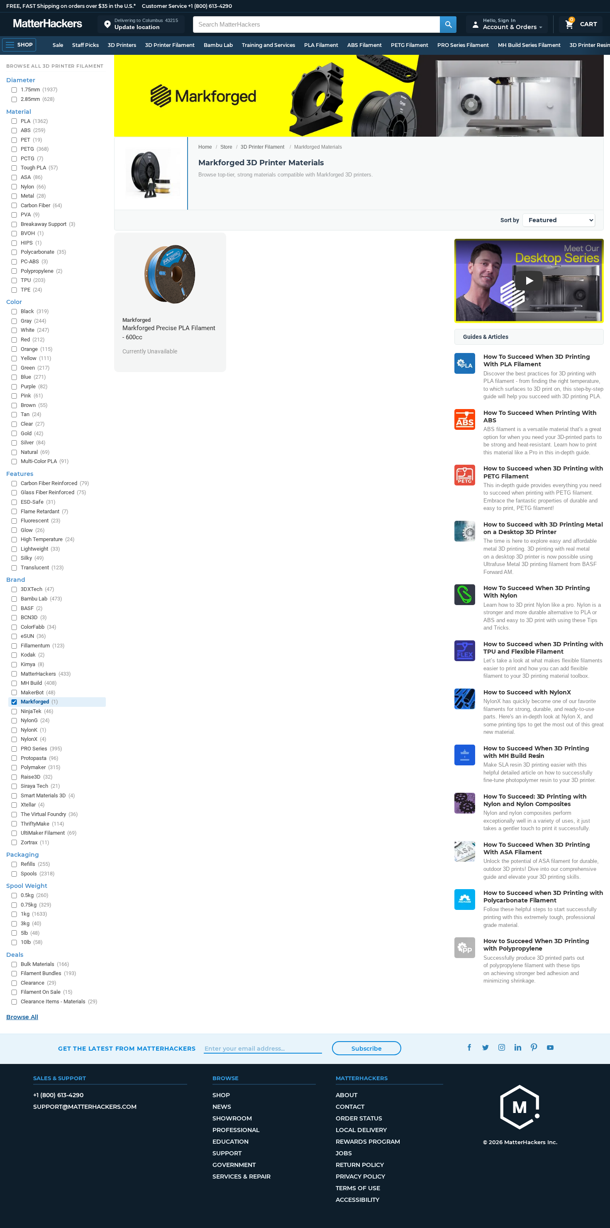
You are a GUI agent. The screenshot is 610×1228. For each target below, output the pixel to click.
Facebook (469, 1047)
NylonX (33, 739)
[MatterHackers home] (47, 24)
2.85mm (38, 99)
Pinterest (534, 1047)
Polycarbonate (43, 252)
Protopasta (40, 758)
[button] (141, 24)
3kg (31, 923)
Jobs (344, 1153)
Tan (31, 415)
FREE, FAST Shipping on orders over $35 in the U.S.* (71, 6)
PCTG (32, 158)
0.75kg (36, 905)
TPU (33, 280)
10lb (32, 942)
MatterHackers (46, 674)
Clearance (38, 983)
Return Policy (360, 1165)
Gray (33, 321)
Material (18, 111)
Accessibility (357, 1199)
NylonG (35, 721)
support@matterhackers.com (85, 1106)
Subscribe (366, 1048)
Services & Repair (241, 1176)
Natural (35, 452)
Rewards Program (368, 1141)
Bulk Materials (45, 964)
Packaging (22, 854)
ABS (33, 130)
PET (31, 140)
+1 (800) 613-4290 (210, 6)
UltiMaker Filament (49, 833)
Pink (32, 396)
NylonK (33, 730)
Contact (350, 1106)
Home (205, 147)
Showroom (232, 1118)
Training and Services (268, 45)
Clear (33, 424)
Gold (32, 433)
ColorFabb (38, 627)
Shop (221, 1095)
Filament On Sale (47, 992)
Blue (33, 377)
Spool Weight (26, 886)
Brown (34, 405)
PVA (30, 214)
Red (33, 339)
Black (35, 312)
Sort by (509, 220)
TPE (31, 290)
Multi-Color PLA (45, 461)
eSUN (33, 636)
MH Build (39, 683)
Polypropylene (42, 271)
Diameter (20, 80)
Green (35, 368)
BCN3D (34, 617)
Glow (33, 530)
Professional (235, 1130)
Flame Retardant (44, 511)
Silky (32, 558)
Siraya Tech (40, 786)
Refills (35, 864)
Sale (58, 45)
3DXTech (37, 589)
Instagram (501, 1047)
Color (14, 302)
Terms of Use (358, 1188)
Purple (34, 386)
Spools (38, 873)
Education (230, 1141)
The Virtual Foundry (49, 814)
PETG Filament (409, 45)
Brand (15, 580)
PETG (35, 149)
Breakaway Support (48, 224)
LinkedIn (517, 1047)
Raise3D (37, 777)
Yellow (36, 358)
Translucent (42, 567)
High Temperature (48, 539)
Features (19, 474)
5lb (30, 933)
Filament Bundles (48, 974)
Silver (33, 442)
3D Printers (122, 45)
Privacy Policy (360, 1176)
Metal (33, 196)
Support (227, 1153)
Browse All (22, 1017)
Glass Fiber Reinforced (53, 493)
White (35, 330)
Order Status (359, 1118)
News (221, 1106)
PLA (34, 121)
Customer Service (164, 6)
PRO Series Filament (463, 45)
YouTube (550, 1047)
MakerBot (38, 692)
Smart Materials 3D (48, 795)
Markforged (39, 702)
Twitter (485, 1047)
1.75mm (39, 90)
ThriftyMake (42, 824)
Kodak (33, 655)
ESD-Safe (38, 502)
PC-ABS (34, 261)
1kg (34, 914)
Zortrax (35, 842)
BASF (32, 608)
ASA (32, 177)
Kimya (32, 664)
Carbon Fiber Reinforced (55, 483)
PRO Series (41, 748)
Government (234, 1165)
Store (226, 147)
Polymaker (41, 767)
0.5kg (35, 895)
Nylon (33, 187)
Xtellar (33, 805)
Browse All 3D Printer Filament (55, 66)
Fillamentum (43, 645)
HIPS (31, 243)
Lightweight (40, 549)
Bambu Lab (218, 45)
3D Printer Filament (170, 45)
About (346, 1095)
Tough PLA (39, 168)
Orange (37, 349)
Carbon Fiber (41, 205)
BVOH (32, 233)
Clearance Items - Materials (59, 1001)
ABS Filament (364, 45)
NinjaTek (37, 711)
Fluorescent (41, 520)
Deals (14, 954)
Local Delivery (361, 1130)
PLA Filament (321, 45)
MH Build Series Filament (529, 45)
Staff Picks (85, 45)
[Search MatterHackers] (448, 24)
